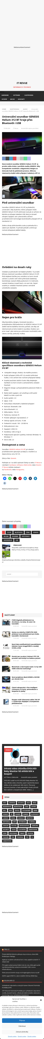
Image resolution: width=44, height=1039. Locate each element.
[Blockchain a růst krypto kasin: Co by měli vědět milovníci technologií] (6, 669)
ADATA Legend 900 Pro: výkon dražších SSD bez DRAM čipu (19, 976)
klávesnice (35, 814)
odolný (5, 826)
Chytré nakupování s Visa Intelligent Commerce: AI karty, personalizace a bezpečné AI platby (25, 689)
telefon (30, 833)
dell (4, 810)
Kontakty (21, 99)
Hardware (5, 95)
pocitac (14, 826)
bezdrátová (7, 807)
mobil (13, 818)
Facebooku (8, 470)
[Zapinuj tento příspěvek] (14, 158)
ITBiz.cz (6, 949)
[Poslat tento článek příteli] (18, 158)
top (27, 837)
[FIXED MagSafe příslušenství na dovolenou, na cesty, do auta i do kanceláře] (6, 622)
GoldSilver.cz (9, 981)
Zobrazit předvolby (22, 1032)
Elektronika (29, 95)
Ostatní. (39, 465)
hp (11, 814)
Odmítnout (22, 1026)
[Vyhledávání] (22, 574)
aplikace (21, 803)
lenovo (5, 818)
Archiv (12, 99)
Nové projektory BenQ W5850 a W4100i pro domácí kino (25, 678)
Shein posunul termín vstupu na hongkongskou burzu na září (20, 973)
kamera (25, 814)
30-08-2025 (16, 626)
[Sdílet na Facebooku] (4, 158)
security (6, 829)
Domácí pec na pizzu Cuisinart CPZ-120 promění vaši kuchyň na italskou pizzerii (26, 657)
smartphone (33, 829)
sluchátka (22, 829)
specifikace (26, 536)
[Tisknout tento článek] (22, 158)
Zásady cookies (12, 1036)
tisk (12, 837)
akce (4, 803)
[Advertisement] (22, 22)
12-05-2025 (16, 650)
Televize (6, 837)
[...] (32, 790)
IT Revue (15, 128)
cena (27, 532)
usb (17, 540)
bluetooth (18, 532)
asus (28, 803)
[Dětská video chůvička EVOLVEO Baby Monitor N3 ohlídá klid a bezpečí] (22, 756)
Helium (6, 536)
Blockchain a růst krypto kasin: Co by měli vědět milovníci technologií (27, 668)
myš (14, 822)
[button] (41, 1000)
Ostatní (4, 99)
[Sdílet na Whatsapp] (25, 158)
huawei (17, 814)
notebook (22, 822)
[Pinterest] (25, 103)
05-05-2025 (16, 681)
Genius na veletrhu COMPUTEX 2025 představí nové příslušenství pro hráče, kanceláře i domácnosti (25, 634)
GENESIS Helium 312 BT (17, 449)
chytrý (33, 807)
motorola (6, 822)
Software (16, 95)
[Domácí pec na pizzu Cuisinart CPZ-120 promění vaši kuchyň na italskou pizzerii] (6, 659)
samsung (35, 826)
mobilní (21, 818)
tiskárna (20, 837)
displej (17, 810)
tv (32, 837)
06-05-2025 (16, 671)
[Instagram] (22, 103)
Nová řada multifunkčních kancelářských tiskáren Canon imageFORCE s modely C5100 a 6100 (26, 646)
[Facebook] (18, 103)
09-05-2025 (16, 660)
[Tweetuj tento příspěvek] (7, 158)
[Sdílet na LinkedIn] (11, 158)
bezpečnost (18, 807)
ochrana (32, 822)
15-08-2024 (7, 128)
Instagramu (20, 470)
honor (5, 814)
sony (5, 833)
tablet (22, 833)
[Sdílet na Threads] (40, 158)
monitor (30, 818)
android (12, 803)
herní (35, 810)
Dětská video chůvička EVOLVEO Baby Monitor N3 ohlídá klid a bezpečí (20, 771)
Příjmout (22, 1020)
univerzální (8, 540)
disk (10, 810)
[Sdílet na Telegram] (32, 158)
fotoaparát (26, 810)
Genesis (13, 458)
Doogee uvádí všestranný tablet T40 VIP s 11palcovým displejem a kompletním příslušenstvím (26, 701)
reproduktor (24, 826)
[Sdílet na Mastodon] (29, 158)
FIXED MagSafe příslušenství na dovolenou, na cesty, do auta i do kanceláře (23, 622)
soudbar (15, 536)
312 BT (9, 532)
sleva (14, 829)
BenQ (34, 803)
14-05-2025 (16, 638)
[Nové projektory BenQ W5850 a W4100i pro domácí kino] (6, 679)
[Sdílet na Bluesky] (36, 158)
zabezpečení (7, 841)
